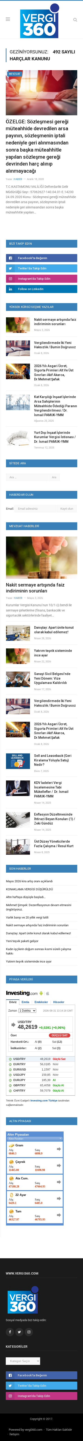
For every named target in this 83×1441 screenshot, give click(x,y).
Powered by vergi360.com (25, 1429)
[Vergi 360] (41, 19)
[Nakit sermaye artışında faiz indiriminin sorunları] (41, 558)
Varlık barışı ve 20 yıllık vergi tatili (27, 917)
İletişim (14, 1434)
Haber (18, 179)
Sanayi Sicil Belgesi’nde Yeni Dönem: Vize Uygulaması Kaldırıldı (52, 678)
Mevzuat (14, 74)
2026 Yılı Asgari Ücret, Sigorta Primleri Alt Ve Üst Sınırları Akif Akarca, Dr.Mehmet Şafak (53, 372)
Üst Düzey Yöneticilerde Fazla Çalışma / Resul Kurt (53, 844)
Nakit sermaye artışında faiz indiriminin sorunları (55, 322)
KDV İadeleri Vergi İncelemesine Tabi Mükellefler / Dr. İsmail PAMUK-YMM (51, 789)
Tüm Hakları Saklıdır (59, 1429)
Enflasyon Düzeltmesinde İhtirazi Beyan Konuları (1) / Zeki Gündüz (54, 819)
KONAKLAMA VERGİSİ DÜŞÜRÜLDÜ (29, 889)
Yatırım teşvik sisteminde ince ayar (53, 653)
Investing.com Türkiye (43, 1100)
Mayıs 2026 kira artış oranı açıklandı (29, 881)
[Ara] (75, 19)
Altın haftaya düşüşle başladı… (26, 897)
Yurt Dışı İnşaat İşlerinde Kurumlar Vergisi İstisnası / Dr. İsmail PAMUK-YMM (55, 437)
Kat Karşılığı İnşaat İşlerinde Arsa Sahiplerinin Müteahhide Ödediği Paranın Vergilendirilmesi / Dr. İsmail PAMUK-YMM (55, 406)
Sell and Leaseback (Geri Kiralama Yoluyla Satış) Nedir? (52, 760)
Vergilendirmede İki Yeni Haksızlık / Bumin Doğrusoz (55, 345)
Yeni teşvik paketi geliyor (22, 941)
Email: (10, 508)
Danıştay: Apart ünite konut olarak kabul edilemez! (54, 630)
